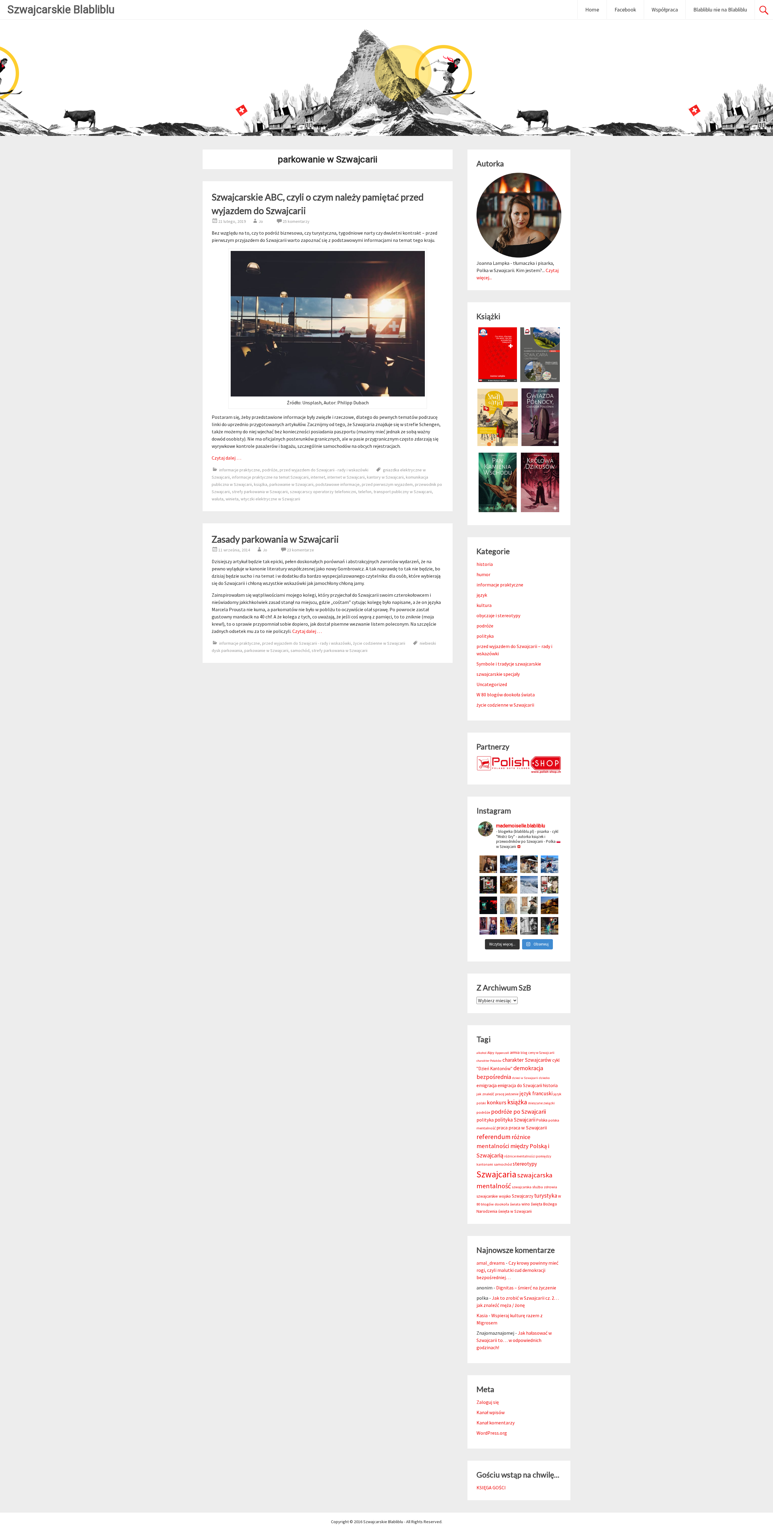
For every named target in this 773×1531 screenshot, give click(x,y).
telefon (364, 491)
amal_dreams (490, 1263)
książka (260, 484)
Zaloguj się (487, 1402)
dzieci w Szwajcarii (525, 1078)
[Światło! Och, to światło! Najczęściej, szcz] (509, 864)
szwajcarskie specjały (498, 674)
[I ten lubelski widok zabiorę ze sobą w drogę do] (549, 905)
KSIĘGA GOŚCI (491, 1487)
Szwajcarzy (522, 1196)
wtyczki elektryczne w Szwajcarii (270, 499)
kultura (484, 605)
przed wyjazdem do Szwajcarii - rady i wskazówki (324, 470)
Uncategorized (491, 684)
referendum (493, 1136)
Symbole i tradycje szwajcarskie (508, 664)
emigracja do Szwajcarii (520, 1085)
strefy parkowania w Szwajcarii (260, 491)
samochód (300, 650)
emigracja (486, 1085)
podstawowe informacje (338, 484)
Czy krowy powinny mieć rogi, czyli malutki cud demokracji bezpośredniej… (517, 1270)
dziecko (544, 1078)
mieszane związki (541, 1103)
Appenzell (502, 1053)
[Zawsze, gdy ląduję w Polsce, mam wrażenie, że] (529, 926)
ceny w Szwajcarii (541, 1053)
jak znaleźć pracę (490, 1094)
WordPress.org (491, 1433)
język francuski (536, 1093)
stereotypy (525, 1163)
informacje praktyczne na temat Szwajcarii (270, 477)
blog (524, 1053)
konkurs (496, 1102)
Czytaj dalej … (226, 458)
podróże (269, 470)
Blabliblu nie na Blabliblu (720, 9)
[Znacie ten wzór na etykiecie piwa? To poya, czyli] (488, 864)
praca (502, 1128)
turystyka (545, 1195)
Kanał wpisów (490, 1412)
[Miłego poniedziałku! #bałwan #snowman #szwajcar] (529, 864)
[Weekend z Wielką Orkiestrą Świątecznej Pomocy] (488, 885)
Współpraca (665, 9)
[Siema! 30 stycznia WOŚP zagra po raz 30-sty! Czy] (549, 885)
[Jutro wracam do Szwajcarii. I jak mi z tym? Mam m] (488, 926)
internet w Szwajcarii (346, 477)
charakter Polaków (489, 1061)
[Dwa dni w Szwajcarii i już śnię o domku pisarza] (529, 905)
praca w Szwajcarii (527, 1128)
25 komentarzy (296, 221)
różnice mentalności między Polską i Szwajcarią (512, 1146)
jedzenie (511, 1094)
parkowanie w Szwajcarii (291, 484)
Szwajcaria (496, 1174)
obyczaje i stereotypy (498, 615)
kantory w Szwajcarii (385, 477)
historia (484, 564)
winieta (232, 499)
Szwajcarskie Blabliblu (61, 9)
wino (525, 1204)
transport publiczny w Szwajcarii (403, 491)
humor (483, 574)
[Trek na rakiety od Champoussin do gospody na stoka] (549, 864)
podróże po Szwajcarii (518, 1111)
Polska (541, 1120)
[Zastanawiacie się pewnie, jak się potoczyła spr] (509, 885)
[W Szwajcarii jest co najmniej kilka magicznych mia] (509, 905)
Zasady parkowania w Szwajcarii (275, 539)
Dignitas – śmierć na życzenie (526, 1288)
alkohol (481, 1053)
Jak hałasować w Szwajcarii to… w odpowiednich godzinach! (514, 1340)
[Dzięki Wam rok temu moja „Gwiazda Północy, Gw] (488, 905)
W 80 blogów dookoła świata (505, 695)
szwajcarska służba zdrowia (534, 1187)
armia (515, 1052)
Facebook (625, 9)
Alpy (490, 1052)
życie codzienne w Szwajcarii (379, 643)
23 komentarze (300, 550)
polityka (485, 636)
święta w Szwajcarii (515, 1211)
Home (592, 9)
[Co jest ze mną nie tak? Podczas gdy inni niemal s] (529, 885)
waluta (217, 499)
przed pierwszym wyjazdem (387, 484)
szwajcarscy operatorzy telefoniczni (323, 491)
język (481, 595)
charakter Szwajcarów (526, 1060)
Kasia (482, 1315)
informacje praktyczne (239, 470)
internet (318, 477)
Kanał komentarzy (495, 1423)
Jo (260, 221)
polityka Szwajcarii (515, 1119)
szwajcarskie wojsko (493, 1196)
